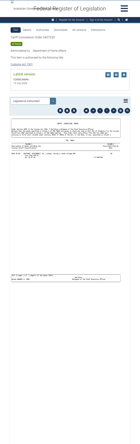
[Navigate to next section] (107, 110)
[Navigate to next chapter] (113, 110)
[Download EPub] (60, 110)
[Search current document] (127, 110)
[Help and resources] (52, 20)
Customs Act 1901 (22, 64)
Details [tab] (27, 30)
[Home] (126, 20)
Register (72, 19)
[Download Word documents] (74, 110)
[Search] (119, 20)
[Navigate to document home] (86, 110)
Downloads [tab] (60, 30)
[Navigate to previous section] (100, 110)
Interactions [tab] (98, 30)
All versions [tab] (79, 30)
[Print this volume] (120, 110)
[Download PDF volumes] (67, 110)
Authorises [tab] (42, 30)
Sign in (101, 19)
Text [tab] (15, 30)
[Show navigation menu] (125, 101)
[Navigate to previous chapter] (93, 110)
